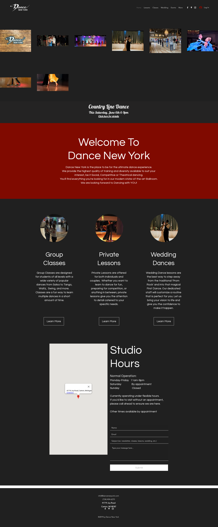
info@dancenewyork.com (108, 496)
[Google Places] (191, 7)
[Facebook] (187, 7)
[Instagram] (195, 7)
